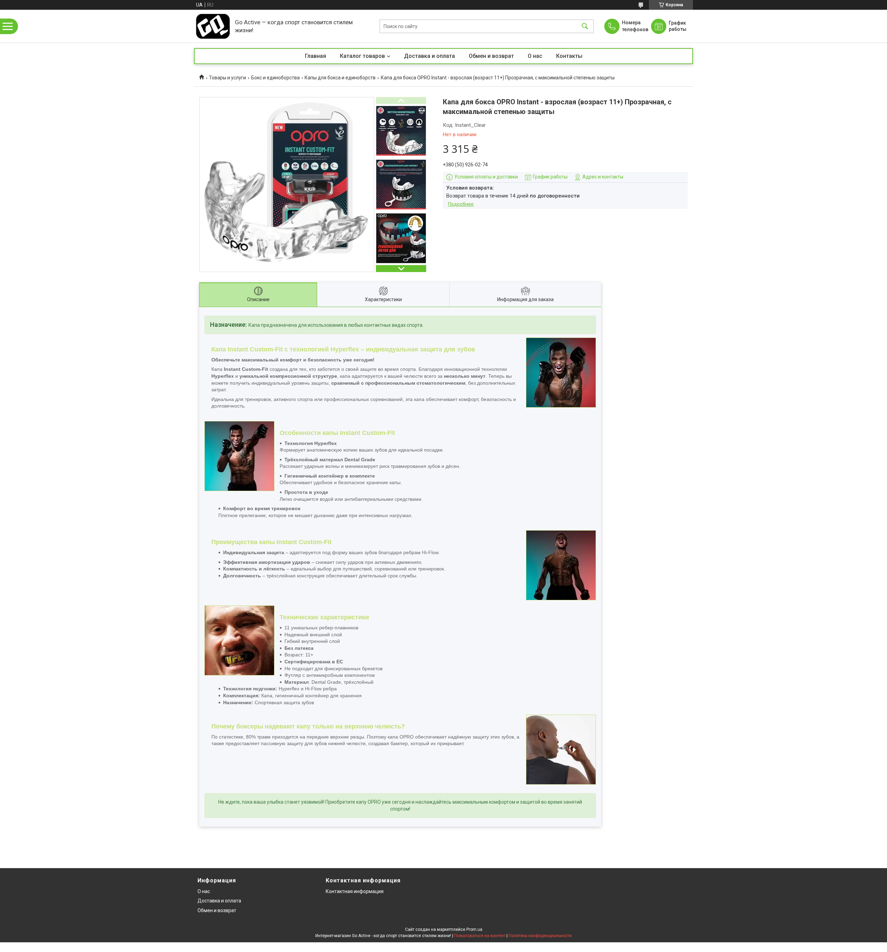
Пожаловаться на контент (480, 935)
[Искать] (585, 26)
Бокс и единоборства (275, 77)
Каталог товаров (362, 56)
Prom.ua (474, 929)
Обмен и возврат (491, 56)
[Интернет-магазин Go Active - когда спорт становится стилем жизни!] (213, 26)
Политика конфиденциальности (540, 935)
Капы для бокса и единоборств (340, 77)
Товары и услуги (227, 77)
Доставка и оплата (429, 56)
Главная (315, 56)
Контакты (569, 56)
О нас (535, 56)
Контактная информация (355, 891)
